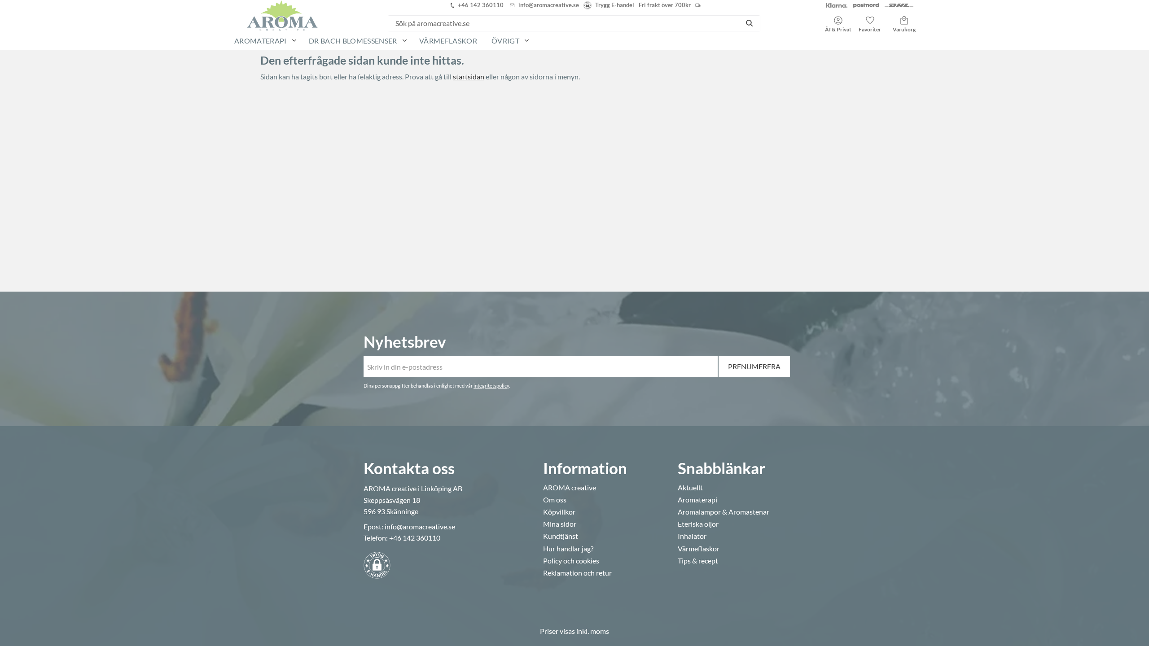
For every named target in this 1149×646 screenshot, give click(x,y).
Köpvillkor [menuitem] (559, 512)
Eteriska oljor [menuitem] (698, 524)
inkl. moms (592, 631)
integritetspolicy (491, 385)
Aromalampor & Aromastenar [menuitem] (723, 512)
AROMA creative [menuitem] (569, 488)
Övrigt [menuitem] (505, 40)
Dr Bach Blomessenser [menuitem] (353, 40)
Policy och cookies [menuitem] (571, 561)
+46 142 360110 (414, 537)
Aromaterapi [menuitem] (260, 40)
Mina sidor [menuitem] (559, 524)
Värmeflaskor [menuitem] (448, 40)
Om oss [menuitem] (554, 500)
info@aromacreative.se (420, 526)
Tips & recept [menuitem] (698, 561)
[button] (870, 21)
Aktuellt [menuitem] (690, 488)
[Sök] (749, 23)
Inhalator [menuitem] (692, 536)
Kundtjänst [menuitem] (560, 536)
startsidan (468, 76)
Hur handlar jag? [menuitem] (568, 549)
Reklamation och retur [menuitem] (577, 573)
